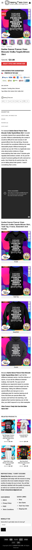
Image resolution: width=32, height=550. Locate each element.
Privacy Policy (7, 503)
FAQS (4, 506)
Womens (17, 88)
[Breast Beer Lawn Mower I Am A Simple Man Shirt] (8, 452)
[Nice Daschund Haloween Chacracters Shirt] (24, 452)
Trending (9, 46)
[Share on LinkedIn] (24, 101)
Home (3, 46)
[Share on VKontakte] (20, 101)
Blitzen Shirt (7, 91)
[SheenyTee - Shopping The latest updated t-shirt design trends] (16, 2)
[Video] (3, 34)
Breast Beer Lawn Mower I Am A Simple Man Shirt (8, 462)
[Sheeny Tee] (7, 97)
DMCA (5, 500)
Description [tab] (5, 112)
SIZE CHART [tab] (4, 126)
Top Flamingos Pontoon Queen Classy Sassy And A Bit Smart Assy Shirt (8, 437)
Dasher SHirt (14, 91)
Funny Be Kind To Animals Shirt (23, 435)
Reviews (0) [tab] (4, 122)
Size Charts (22, 503)
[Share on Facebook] (6, 101)
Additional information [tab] (9, 115)
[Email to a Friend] (13, 101)
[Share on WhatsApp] (3, 101)
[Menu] (2, 2)
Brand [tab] (3, 119)
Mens (13, 88)
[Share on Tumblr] (27, 101)
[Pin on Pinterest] (17, 101)
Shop (20, 499)
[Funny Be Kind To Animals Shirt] (24, 426)
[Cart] (30, 3)
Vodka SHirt (20, 91)
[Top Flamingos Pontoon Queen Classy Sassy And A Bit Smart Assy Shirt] (8, 426)
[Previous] (4, 23)
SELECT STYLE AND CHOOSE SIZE (14, 64)
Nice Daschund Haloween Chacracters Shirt (24, 462)
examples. (27, 402)
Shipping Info (23, 509)
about (12, 162)
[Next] (27, 23)
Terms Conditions (8, 509)
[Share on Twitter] (10, 101)
